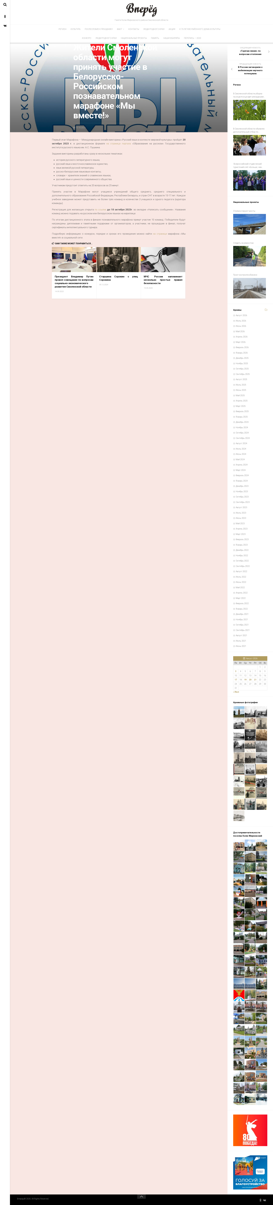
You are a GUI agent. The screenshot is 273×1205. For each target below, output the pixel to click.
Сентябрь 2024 (243, 438)
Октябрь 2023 (242, 497)
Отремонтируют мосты (244, 211)
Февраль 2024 (242, 475)
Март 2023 (241, 534)
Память (155, 38)
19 (245, 680)
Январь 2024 (242, 481)
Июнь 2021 (241, 646)
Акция (172, 29)
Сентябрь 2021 (243, 630)
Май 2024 (240, 459)
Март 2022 (241, 598)
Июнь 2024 (241, 454)
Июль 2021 (241, 641)
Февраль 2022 (242, 603)
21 (255, 680)
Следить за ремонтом (243, 243)
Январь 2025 (242, 417)
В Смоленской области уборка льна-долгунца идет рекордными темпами (248, 95)
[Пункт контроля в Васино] (249, 288)
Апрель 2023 (242, 529)
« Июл (236, 692)
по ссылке (100, 209)
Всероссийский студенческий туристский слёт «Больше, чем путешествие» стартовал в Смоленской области (247, 166)
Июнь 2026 (241, 326)
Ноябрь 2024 (242, 427)
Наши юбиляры (171, 38)
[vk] (5, 26)
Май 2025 (240, 395)
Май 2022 (240, 587)
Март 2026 (241, 342)
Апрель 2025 (242, 401)
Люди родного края (153, 29)
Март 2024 (241, 470)
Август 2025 (241, 379)
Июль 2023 (241, 513)
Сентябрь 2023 (243, 502)
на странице (160, 233)
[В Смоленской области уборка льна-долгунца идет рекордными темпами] (249, 110)
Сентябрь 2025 (243, 374)
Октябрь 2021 (242, 625)
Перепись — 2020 (192, 38)
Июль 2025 (241, 385)
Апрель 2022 (242, 593)
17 (236, 680)
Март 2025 (241, 406)
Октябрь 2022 (242, 561)
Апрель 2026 (242, 337)
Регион (62, 29)
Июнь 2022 (241, 582)
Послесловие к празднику (99, 29)
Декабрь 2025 (242, 358)
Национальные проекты (134, 38)
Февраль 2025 (242, 411)
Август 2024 (241, 443)
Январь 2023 (242, 545)
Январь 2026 (242, 353)
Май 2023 (240, 523)
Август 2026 (241, 315)
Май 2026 (240, 331)
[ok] (5, 16)
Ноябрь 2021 (242, 619)
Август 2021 (241, 635)
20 (250, 680)
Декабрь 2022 (242, 550)
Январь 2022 (242, 609)
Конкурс (86, 38)
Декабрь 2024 (242, 422)
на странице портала (118, 143)
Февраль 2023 (242, 539)
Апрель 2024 (242, 465)
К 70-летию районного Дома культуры (199, 29)
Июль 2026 (241, 321)
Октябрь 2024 (242, 433)
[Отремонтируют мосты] (249, 224)
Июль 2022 (241, 577)
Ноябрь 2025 (242, 363)
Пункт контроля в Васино (245, 275)
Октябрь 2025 (242, 369)
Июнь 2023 (241, 518)
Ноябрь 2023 (242, 491)
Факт (119, 29)
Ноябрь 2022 (242, 555)
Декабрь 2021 (242, 614)
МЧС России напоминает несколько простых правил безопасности (163, 280)
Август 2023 (241, 507)
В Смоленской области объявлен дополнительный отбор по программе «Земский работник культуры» (249, 131)
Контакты (133, 29)
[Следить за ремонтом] (249, 256)
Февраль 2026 (242, 347)
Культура (75, 29)
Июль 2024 (241, 449)
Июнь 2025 (241, 390)
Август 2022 (241, 571)
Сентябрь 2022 (243, 566)
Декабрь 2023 (242, 486)
